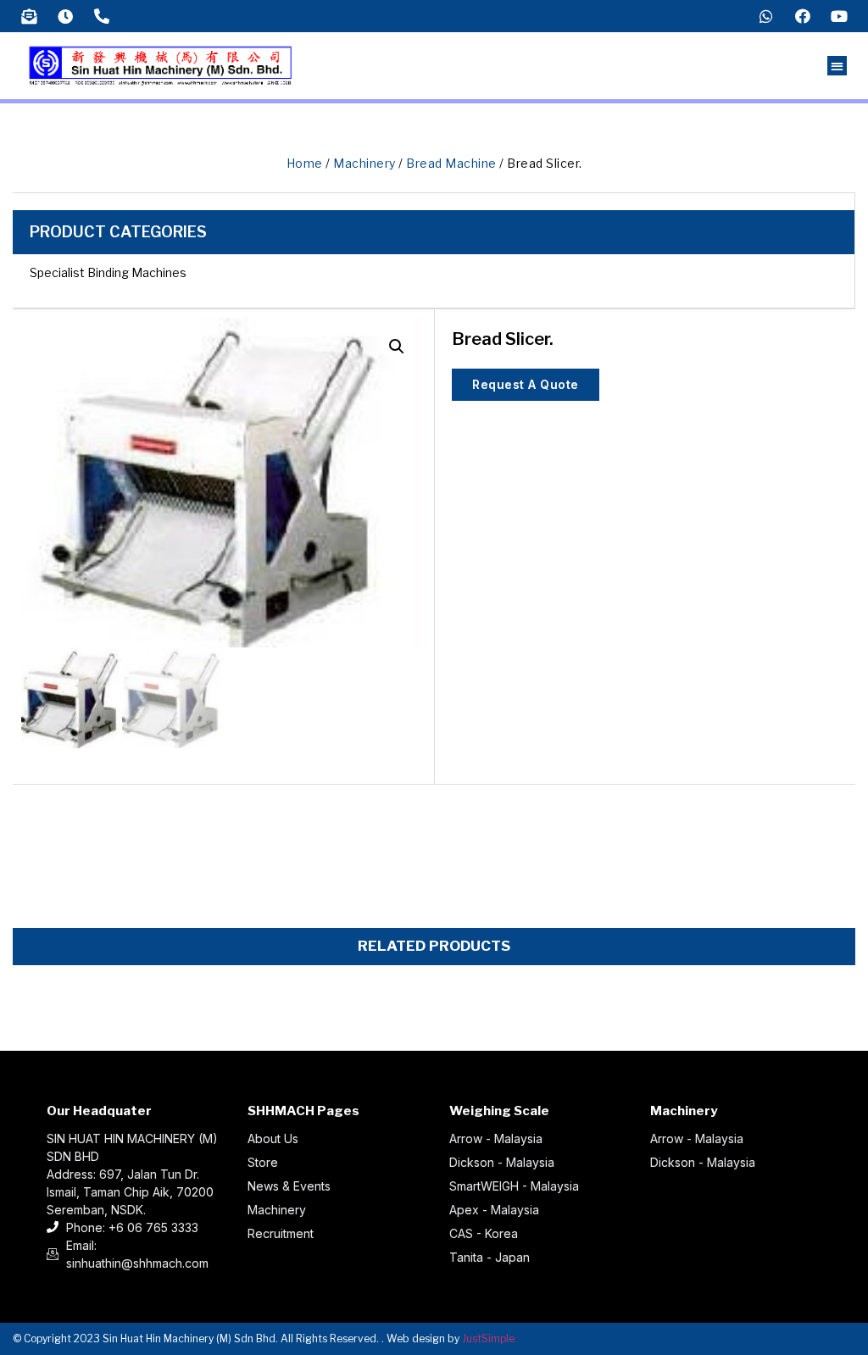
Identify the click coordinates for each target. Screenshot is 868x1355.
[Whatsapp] (766, 16)
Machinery (364, 163)
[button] (837, 65)
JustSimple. (489, 1338)
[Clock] (65, 16)
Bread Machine (451, 163)
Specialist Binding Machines (108, 272)
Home (305, 163)
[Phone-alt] (101, 16)
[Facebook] (802, 16)
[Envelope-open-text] (28, 16)
